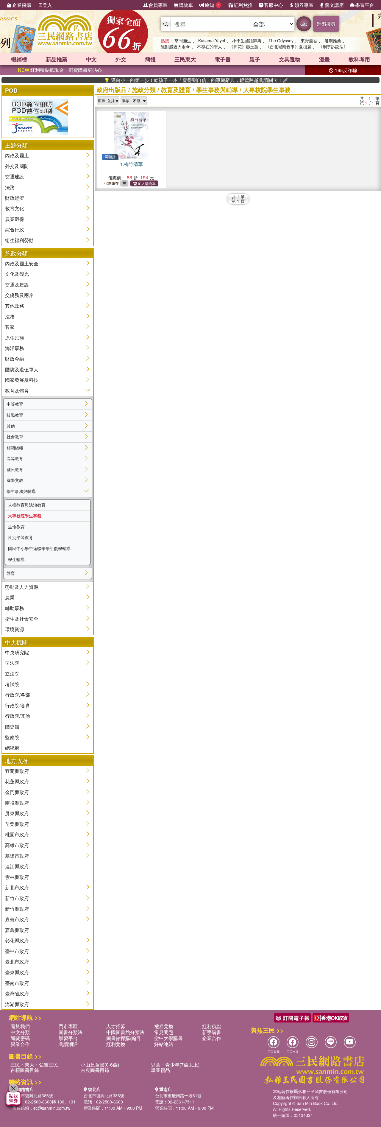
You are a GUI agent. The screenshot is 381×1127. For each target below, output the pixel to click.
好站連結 (163, 1044)
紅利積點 (211, 1026)
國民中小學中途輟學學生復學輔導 (39, 548)
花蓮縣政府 (17, 781)
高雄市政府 (17, 845)
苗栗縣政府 (17, 824)
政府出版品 (112, 89)
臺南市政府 (17, 983)
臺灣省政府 (17, 993)
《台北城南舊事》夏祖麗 (288, 46)
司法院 (12, 662)
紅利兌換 (243, 4)
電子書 (223, 59)
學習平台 (364, 4)
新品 (56, 59)
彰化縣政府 (17, 940)
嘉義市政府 (17, 919)
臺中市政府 (17, 951)
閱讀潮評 (68, 1044)
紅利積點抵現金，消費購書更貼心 (60, 69)
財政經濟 (14, 197)
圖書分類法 (70, 1032)
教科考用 (359, 59)
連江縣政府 (17, 866)
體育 (11, 573)
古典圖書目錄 (95, 1070)
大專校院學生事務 (24, 516)
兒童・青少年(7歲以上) (175, 1064)
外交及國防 (17, 166)
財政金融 (14, 358)
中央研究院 (17, 652)
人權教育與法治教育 (27, 505)
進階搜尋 (326, 23)
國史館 (12, 726)
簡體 (150, 59)
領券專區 (303, 4)
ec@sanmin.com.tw (51, 1108)
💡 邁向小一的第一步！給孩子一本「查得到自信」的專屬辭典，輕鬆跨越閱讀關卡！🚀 (178, 80)
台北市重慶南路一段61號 (178, 1095)
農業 (10, 597)
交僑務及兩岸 (19, 295)
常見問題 (163, 1032)
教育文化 (14, 208)
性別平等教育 (20, 537)
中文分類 (20, 1032)
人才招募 (115, 1026)
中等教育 (15, 404)
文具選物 (289, 59)
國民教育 (15, 469)
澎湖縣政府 (17, 1004)
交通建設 (14, 176)
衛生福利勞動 (19, 240)
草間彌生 (182, 40)
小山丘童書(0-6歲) (100, 1064)
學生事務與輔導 (21, 491)
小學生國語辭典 (246, 40)
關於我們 (20, 1026)
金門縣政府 (17, 792)
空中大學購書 (168, 1038)
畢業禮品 (160, 1070)
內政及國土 (17, 155)
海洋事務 (14, 348)
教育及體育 (17, 390)
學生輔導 (16, 559)
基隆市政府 (17, 855)
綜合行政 (14, 229)
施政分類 (144, 89)
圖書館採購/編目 (123, 1038)
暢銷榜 (19, 59)
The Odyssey (280, 40)
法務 (10, 187)
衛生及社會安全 (21, 618)
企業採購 (21, 4)
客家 (10, 326)
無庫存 (113, 183)
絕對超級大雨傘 (175, 46)
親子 (254, 59)
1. (131, 164)
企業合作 (211, 1038)
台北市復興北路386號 (33, 1095)
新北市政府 (17, 887)
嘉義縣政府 (17, 930)
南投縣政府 (17, 802)
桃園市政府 (17, 834)
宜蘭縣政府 (17, 771)
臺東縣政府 (17, 972)
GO (303, 24)
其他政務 (14, 305)
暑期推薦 (332, 40)
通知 (212, 4)
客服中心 (273, 4)
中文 (91, 59)
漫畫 (324, 59)
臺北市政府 (17, 961)
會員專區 (158, 4)
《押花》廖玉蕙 (243, 46)
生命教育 (16, 527)
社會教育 (15, 437)
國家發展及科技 (21, 379)
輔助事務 (14, 608)
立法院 (12, 673)
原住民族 (14, 337)
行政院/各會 (17, 705)
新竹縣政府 (17, 908)
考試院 (12, 684)
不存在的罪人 (209, 46)
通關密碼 (20, 1038)
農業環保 (14, 219)
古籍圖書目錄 (24, 1070)
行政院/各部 (17, 694)
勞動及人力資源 (21, 586)
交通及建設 (17, 284)
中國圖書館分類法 (125, 1032)
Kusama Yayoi (211, 40)
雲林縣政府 (17, 877)
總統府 (12, 747)
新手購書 (211, 1032)
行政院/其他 (17, 715)
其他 (11, 426)
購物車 (186, 4)
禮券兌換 (163, 1026)
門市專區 (68, 1026)
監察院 (12, 737)
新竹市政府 (17, 898)
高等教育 (15, 458)
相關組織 (15, 448)
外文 (120, 59)
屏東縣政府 (17, 813)
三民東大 (185, 59)
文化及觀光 (17, 273)
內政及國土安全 (21, 263)
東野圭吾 (309, 40)
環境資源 (14, 629)
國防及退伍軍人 (21, 369)
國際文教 (15, 480)
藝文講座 (334, 4)
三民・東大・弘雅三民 (34, 1064)
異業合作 (20, 1044)
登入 (47, 4)
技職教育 (15, 415)
